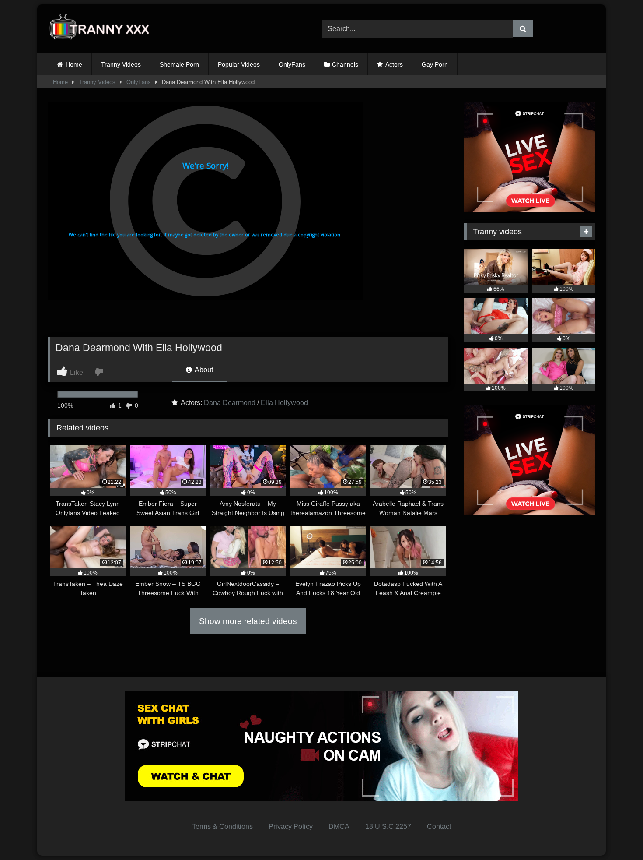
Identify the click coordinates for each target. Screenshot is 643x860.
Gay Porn (435, 64)
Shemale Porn (179, 64)
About (203, 370)
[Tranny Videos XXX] (102, 29)
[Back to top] (616, 833)
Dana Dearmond (229, 402)
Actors (394, 64)
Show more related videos (248, 621)
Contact (439, 826)
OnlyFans (292, 64)
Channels (345, 64)
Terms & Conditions (222, 826)
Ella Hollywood (284, 402)
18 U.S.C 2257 (388, 826)
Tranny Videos (121, 64)
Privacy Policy (291, 826)
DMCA (338, 826)
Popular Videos (239, 64)
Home (74, 64)
